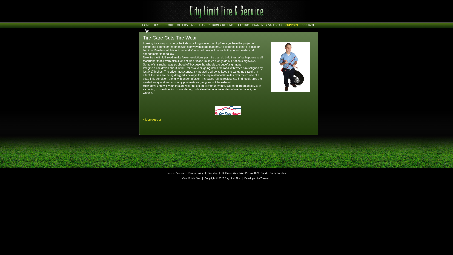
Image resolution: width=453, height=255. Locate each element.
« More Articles (152, 119)
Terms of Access (174, 173)
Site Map (212, 173)
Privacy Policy (195, 173)
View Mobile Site (191, 178)
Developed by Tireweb (256, 178)
